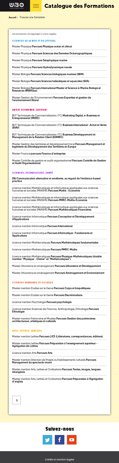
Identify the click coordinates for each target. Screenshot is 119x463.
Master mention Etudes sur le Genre (51, 288)
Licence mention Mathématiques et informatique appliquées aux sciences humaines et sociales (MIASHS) (55, 189)
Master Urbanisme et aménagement (56, 265)
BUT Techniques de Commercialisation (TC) (56, 117)
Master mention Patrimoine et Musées (53, 320)
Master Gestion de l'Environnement (51, 99)
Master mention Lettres (57, 336)
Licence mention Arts (32, 352)
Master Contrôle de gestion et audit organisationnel (59, 162)
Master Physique (42, 46)
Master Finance (39, 153)
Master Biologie (48, 74)
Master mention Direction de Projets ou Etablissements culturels (54, 361)
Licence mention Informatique (53, 218)
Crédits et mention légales (59, 459)
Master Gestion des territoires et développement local (58, 145)
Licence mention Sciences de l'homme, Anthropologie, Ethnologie (55, 310)
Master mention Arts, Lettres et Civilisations (56, 370)
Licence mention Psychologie (42, 302)
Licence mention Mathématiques (55, 242)
